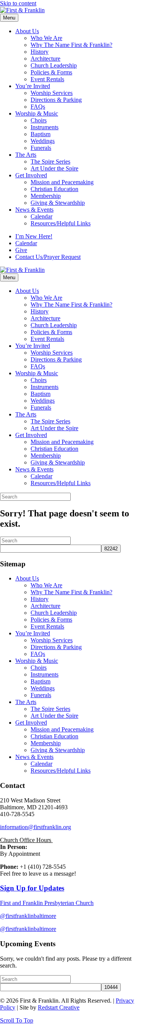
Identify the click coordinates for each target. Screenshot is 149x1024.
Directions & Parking (56, 99)
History (40, 51)
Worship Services (52, 93)
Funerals (41, 148)
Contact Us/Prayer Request (48, 257)
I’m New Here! (33, 236)
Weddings (43, 141)
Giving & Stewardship (58, 202)
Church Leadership (54, 65)
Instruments (44, 127)
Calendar (41, 216)
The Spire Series (50, 161)
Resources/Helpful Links (61, 223)
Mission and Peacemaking (62, 182)
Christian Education (54, 189)
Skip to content (18, 3)
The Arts (25, 154)
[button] (16, 1020)
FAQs (38, 106)
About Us (27, 31)
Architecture (45, 58)
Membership (46, 196)
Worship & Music (36, 113)
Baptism (40, 134)
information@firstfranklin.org (35, 827)
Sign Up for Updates (32, 888)
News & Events (34, 209)
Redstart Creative (58, 1007)
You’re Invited (32, 86)
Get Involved (31, 175)
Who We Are (46, 38)
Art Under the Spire (54, 168)
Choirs (39, 120)
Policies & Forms (51, 72)
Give (21, 250)
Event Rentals (47, 79)
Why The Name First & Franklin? (71, 45)
